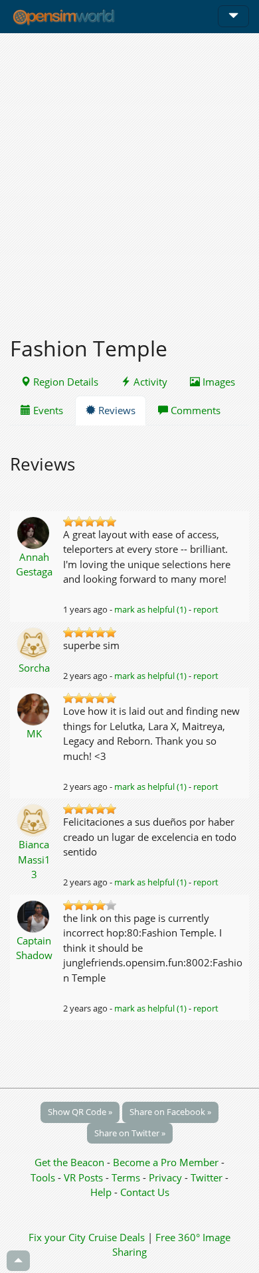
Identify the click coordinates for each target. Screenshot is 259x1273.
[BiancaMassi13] (34, 819)
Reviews (115, 410)
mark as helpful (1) (150, 609)
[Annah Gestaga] (34, 531)
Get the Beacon (69, 1162)
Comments (194, 410)
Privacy (165, 1177)
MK (34, 733)
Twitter (206, 1177)
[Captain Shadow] (34, 915)
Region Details (64, 381)
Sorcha (34, 667)
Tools (44, 1177)
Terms (127, 1177)
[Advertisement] (129, 177)
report (205, 609)
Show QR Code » (80, 1112)
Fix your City (57, 1237)
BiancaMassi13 (34, 859)
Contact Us (144, 1192)
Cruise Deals (116, 1237)
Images (217, 381)
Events (47, 410)
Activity (149, 381)
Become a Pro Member (167, 1162)
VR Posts (85, 1177)
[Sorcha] (34, 642)
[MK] (34, 708)
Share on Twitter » (129, 1133)
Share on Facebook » (170, 1112)
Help (101, 1192)
